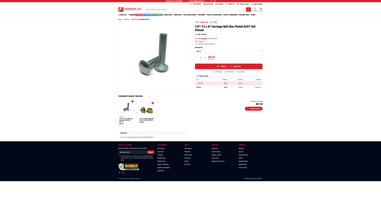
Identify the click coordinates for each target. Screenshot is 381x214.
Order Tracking (216, 151)
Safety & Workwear (163, 164)
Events (240, 158)
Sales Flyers (215, 158)
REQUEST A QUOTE (244, 4)
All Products (188, 148)
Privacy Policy (243, 167)
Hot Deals (187, 151)
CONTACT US (231, 4)
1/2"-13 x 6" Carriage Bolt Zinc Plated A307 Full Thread (126, 120)
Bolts (215, 22)
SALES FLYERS (209, 4)
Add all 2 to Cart (255, 108)
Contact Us (215, 148)
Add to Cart (229, 66)
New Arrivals (188, 155)
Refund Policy (243, 164)
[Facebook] (119, 173)
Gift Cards (187, 164)
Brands (187, 161)
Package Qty (198, 47)
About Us (241, 148)
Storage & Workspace (163, 167)
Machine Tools (161, 158)
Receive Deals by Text (218, 161)
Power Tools (161, 148)
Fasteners (160, 155)
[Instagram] (123, 173)
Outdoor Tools (161, 161)
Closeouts (187, 158)
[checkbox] (132, 101)
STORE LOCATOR (197, 4)
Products (126, 19)
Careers (241, 151)
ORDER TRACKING (258, 4)
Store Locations (243, 155)
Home (120, 19)
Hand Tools (160, 151)
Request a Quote (216, 155)
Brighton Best (204, 22)
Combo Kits (160, 170)
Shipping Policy (243, 161)
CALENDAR (220, 4)
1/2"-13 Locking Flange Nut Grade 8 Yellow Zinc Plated (146, 119)
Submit (151, 152)
